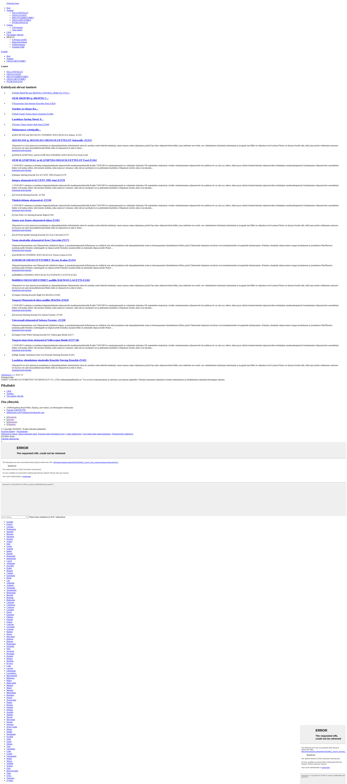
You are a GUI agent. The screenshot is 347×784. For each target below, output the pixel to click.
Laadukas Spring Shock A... (28, 119)
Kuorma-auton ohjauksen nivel (51, 434)
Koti (8, 8)
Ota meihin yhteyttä (15, 35)
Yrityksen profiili (19, 40)
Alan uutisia (17, 30)
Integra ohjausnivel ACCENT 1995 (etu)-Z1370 (38, 180)
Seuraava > (8, 375)
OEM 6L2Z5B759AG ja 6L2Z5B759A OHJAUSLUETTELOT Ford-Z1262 (54, 160)
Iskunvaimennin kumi (27, 434)
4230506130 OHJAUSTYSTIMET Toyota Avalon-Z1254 (44, 260)
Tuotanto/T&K (18, 47)
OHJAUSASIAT (19, 15)
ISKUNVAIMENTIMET (23, 18)
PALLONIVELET (20, 13)
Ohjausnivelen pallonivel (122, 434)
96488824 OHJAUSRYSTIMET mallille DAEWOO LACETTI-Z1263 (51, 280)
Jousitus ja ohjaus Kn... (25, 108)
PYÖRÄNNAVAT (20, 22)
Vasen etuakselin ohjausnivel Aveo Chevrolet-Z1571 (40, 240)
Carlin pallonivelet (73, 434)
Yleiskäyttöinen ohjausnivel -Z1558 (31, 200)
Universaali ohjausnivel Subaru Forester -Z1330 (38, 320)
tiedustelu (16, 150)
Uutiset (10, 25)
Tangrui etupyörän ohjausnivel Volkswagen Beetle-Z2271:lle (45, 340)
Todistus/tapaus (18, 44)
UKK (9, 32)
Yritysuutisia (17, 27)
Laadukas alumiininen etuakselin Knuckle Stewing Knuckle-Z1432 (49, 360)
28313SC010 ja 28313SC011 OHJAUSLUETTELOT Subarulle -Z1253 (52, 140)
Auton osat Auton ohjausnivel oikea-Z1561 (36, 220)
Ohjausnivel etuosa (9, 434)
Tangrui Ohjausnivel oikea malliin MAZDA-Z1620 (40, 300)
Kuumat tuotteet (8, 431)
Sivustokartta (22, 431)
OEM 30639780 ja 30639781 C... (30, 98)
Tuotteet (10, 10)
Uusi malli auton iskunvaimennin (96, 434)
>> (14, 375)
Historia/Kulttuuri (19, 42)
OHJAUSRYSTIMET (21, 20)
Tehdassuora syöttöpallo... (26, 129)
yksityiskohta (25, 150)
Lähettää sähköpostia (10, 439)
